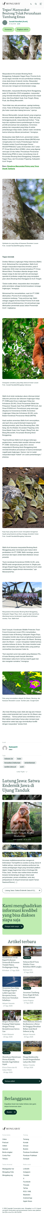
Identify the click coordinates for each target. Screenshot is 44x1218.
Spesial (5, 1149)
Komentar (8, 29)
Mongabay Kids (8, 1172)
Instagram (26, 1172)
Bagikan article (22, 29)
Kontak (25, 1142)
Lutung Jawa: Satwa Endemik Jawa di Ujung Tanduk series (23, 890)
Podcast (5, 1142)
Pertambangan (30, 762)
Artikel (4, 1146)
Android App (27, 1198)
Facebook (26, 1182)
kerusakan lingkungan (12, 762)
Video (4, 1139)
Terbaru (5, 1159)
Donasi (25, 1146)
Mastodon (26, 1195)
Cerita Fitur (6, 1155)
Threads (26, 1185)
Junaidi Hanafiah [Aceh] (18, 21)
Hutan (19, 758)
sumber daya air (10, 767)
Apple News (27, 1201)
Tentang (26, 1139)
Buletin (9, 1112)
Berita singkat (7, 1152)
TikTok (25, 1188)
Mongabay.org (7, 1175)
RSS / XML (27, 1191)
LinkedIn (26, 1169)
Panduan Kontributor (30, 1152)
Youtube (26, 1175)
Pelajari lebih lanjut (12, 926)
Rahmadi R (13, 747)
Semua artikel (10, 1081)
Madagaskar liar (8, 1169)
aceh (18, 24)
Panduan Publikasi (30, 1155)
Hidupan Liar (8, 758)
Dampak (26, 1159)
